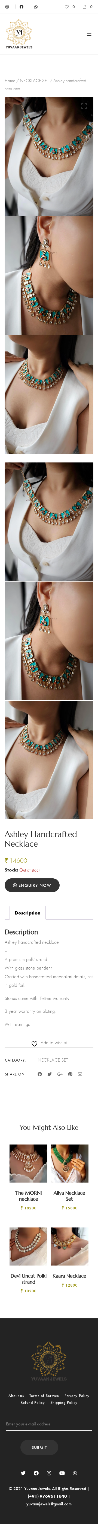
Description (28, 912)
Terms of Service (44, 1395)
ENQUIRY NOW (34, 885)
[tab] (28, 913)
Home (10, 80)
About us (16, 1395)
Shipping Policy (64, 1402)
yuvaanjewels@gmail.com (49, 1503)
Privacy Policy (77, 1395)
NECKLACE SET (34, 80)
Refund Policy (33, 1402)
